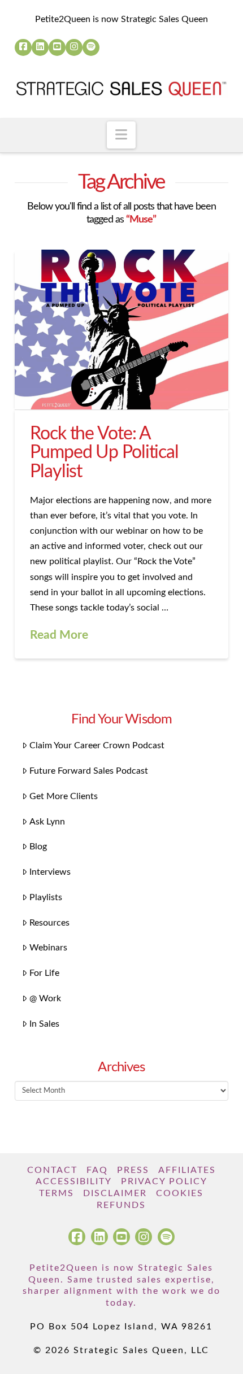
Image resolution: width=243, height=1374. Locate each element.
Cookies (179, 1193)
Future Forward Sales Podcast (88, 770)
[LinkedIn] (40, 47)
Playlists (45, 897)
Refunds (121, 1205)
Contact (52, 1170)
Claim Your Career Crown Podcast (96, 745)
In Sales (44, 1023)
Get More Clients (63, 796)
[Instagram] (74, 47)
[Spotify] (91, 47)
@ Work (45, 998)
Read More (59, 635)
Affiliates (187, 1170)
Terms (56, 1193)
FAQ (97, 1170)
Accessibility (74, 1181)
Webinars (48, 947)
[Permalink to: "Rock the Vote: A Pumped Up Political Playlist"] (121, 330)
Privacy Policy (164, 1181)
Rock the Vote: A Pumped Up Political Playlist (104, 453)
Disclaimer (115, 1193)
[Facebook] (23, 47)
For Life (44, 973)
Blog (38, 846)
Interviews (50, 871)
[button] (121, 135)
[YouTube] (57, 47)
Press (133, 1170)
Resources (49, 922)
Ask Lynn (47, 821)
